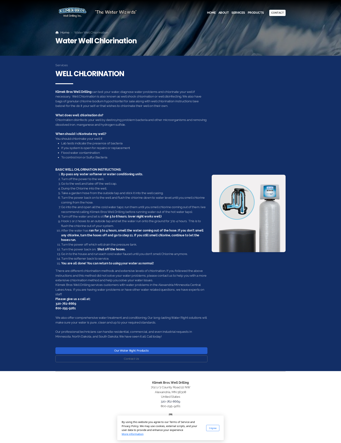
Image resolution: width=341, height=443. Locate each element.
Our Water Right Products (131, 351)
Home (64, 32)
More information (133, 434)
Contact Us (131, 359)
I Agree (212, 428)
